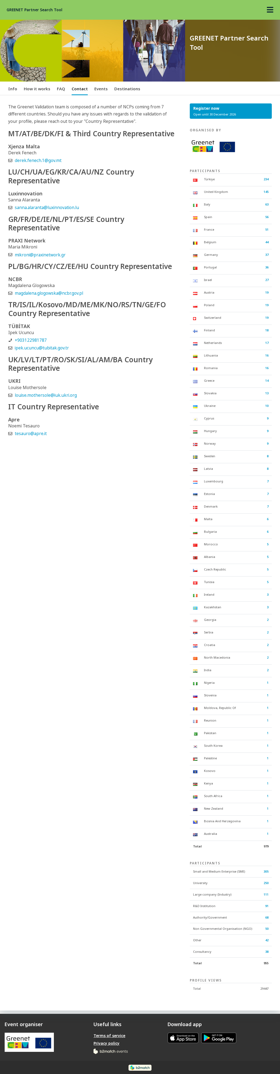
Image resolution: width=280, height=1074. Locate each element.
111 (266, 894)
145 (266, 192)
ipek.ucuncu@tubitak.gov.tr (42, 348)
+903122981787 (31, 340)
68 (267, 917)
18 (267, 330)
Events (101, 88)
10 (267, 406)
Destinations (127, 88)
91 (267, 906)
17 (267, 343)
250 (266, 883)
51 (267, 229)
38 (267, 951)
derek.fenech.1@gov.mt (38, 160)
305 (266, 871)
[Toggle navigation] (270, 10)
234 (266, 179)
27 (267, 280)
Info (12, 88)
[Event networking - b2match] (140, 1067)
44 (267, 242)
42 (267, 940)
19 (267, 292)
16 (267, 355)
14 (267, 380)
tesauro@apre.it (31, 433)
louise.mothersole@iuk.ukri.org (46, 395)
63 (267, 204)
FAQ (61, 88)
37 (267, 255)
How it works (37, 88)
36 (267, 267)
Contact (80, 88)
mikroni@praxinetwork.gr (40, 255)
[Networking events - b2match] (110, 1051)
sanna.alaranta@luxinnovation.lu (47, 207)
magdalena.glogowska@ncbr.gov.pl (49, 293)
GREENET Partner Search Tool (34, 9)
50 (267, 929)
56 (267, 217)
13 (267, 393)
